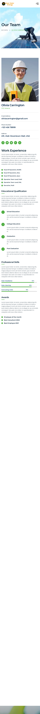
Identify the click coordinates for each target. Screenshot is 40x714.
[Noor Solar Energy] (10, 4)
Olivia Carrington (12, 105)
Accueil (4, 30)
